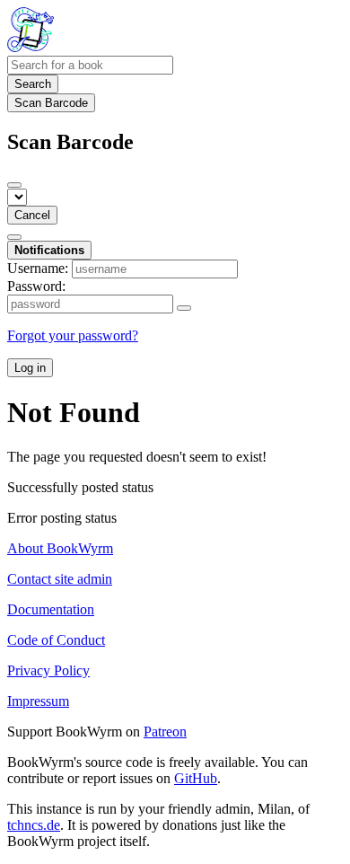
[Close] (14, 185)
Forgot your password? (72, 335)
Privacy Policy (48, 670)
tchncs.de (33, 825)
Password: (36, 286)
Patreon (165, 731)
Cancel (32, 215)
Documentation (50, 609)
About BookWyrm (60, 548)
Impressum (38, 701)
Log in (30, 368)
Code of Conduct (56, 640)
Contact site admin (59, 578)
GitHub (195, 778)
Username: (37, 268)
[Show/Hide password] (184, 308)
